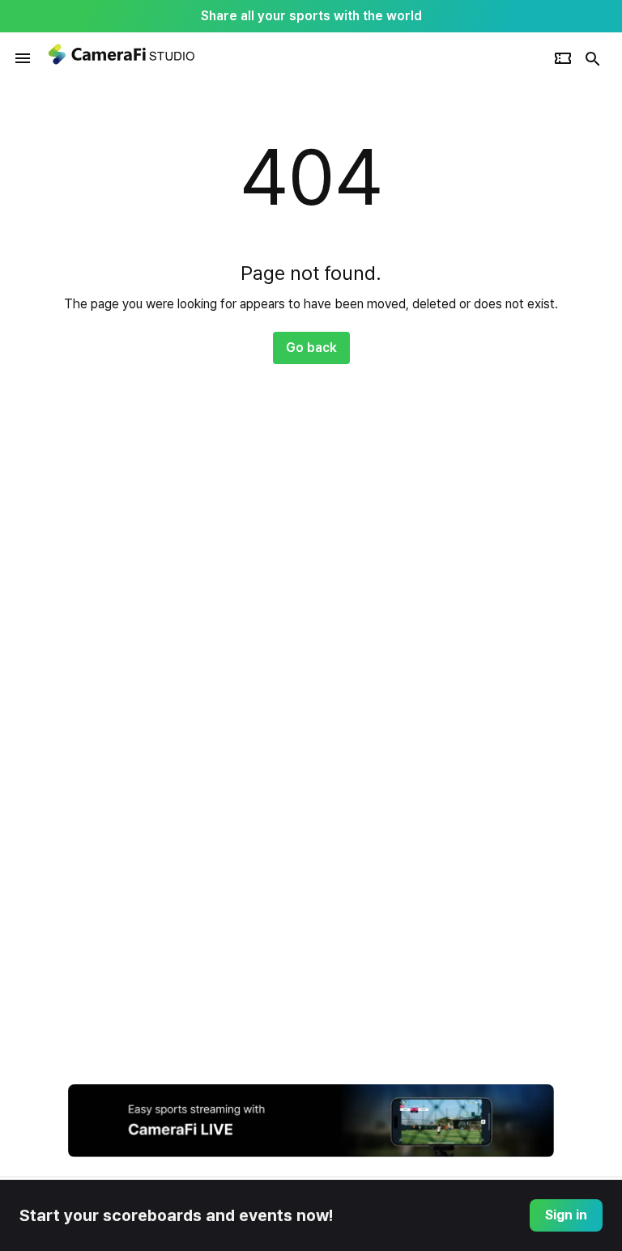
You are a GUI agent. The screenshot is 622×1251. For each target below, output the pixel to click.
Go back (311, 347)
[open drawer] (22, 58)
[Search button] (593, 58)
